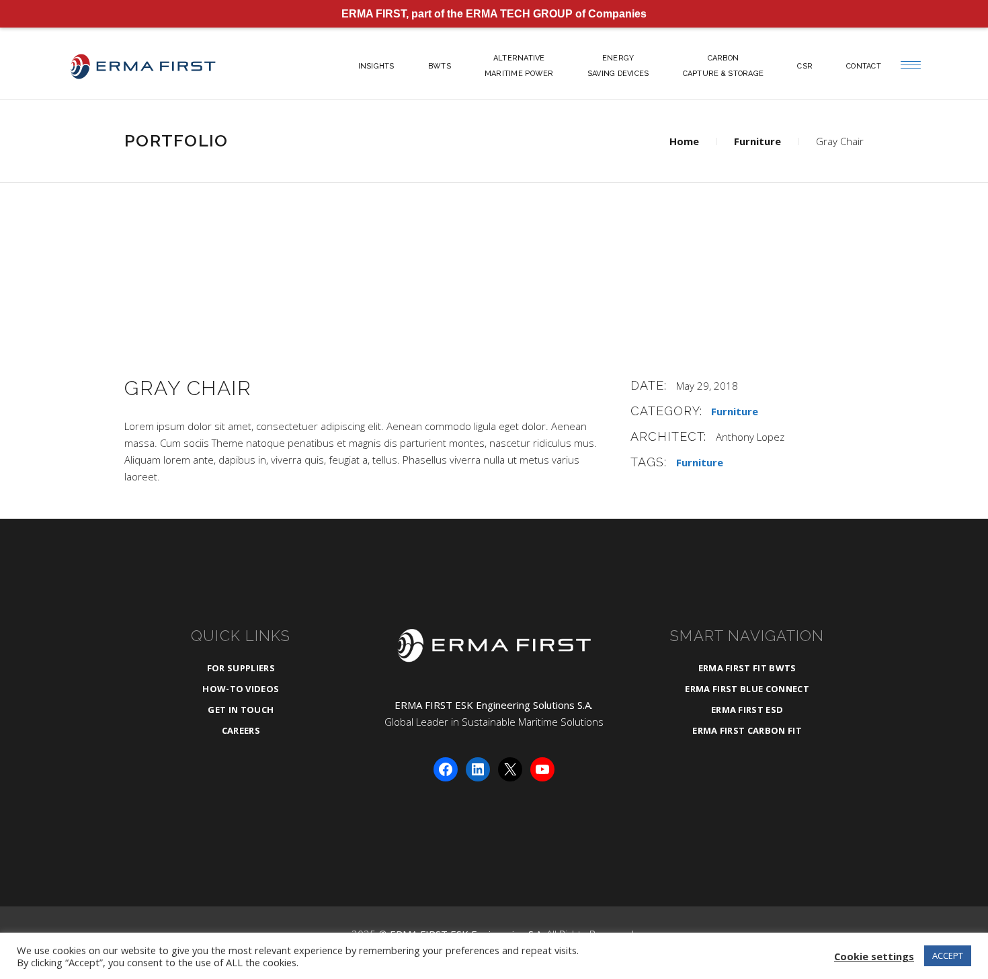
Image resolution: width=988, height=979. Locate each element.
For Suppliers (241, 668)
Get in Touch (241, 710)
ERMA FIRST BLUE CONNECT (747, 689)
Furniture (757, 141)
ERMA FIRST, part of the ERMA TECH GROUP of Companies (494, 13)
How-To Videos (240, 689)
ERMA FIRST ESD (747, 710)
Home (684, 141)
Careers (241, 730)
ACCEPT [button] (947, 955)
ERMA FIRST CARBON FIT (747, 730)
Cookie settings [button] (874, 956)
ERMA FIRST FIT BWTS (747, 668)
